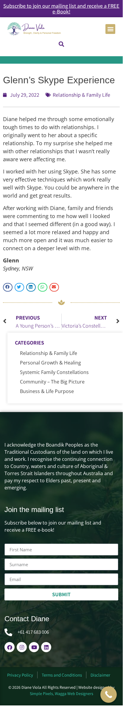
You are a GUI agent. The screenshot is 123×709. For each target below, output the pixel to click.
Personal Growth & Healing (50, 362)
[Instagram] (22, 647)
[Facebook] (9, 647)
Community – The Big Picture (52, 381)
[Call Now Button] (108, 694)
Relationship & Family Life (81, 94)
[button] (110, 29)
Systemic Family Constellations (54, 372)
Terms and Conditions (62, 675)
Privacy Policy (20, 675)
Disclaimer (100, 675)
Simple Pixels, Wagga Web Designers (61, 693)
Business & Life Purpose (47, 391)
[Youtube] (34, 647)
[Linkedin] (46, 647)
